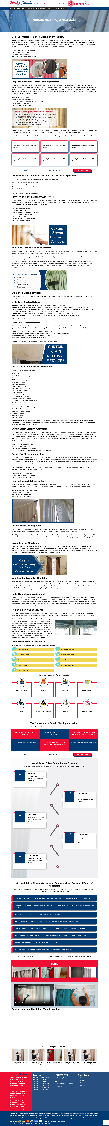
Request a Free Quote (58, 3)
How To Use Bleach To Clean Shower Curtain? (20, 1063)
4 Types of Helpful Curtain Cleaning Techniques (37, 1063)
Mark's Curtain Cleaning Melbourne (31, 1123)
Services (30, 8)
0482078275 (81, 3)
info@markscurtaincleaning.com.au (65, 1083)
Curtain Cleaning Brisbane (41, 1085)
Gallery (57, 8)
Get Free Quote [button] (82, 170)
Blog (49, 8)
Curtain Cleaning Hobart (41, 1089)
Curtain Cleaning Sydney (41, 1081)
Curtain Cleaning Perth (40, 1079)
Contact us (63, 8)
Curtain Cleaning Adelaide (41, 1083)
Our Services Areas (40, 8)
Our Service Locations (19, 8)
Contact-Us (83, 1085)
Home (11, 8)
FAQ (53, 8)
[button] (95, 1057)
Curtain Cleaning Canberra (41, 1077)
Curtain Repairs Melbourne (41, 1087)
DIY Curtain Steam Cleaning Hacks (54, 1063)
